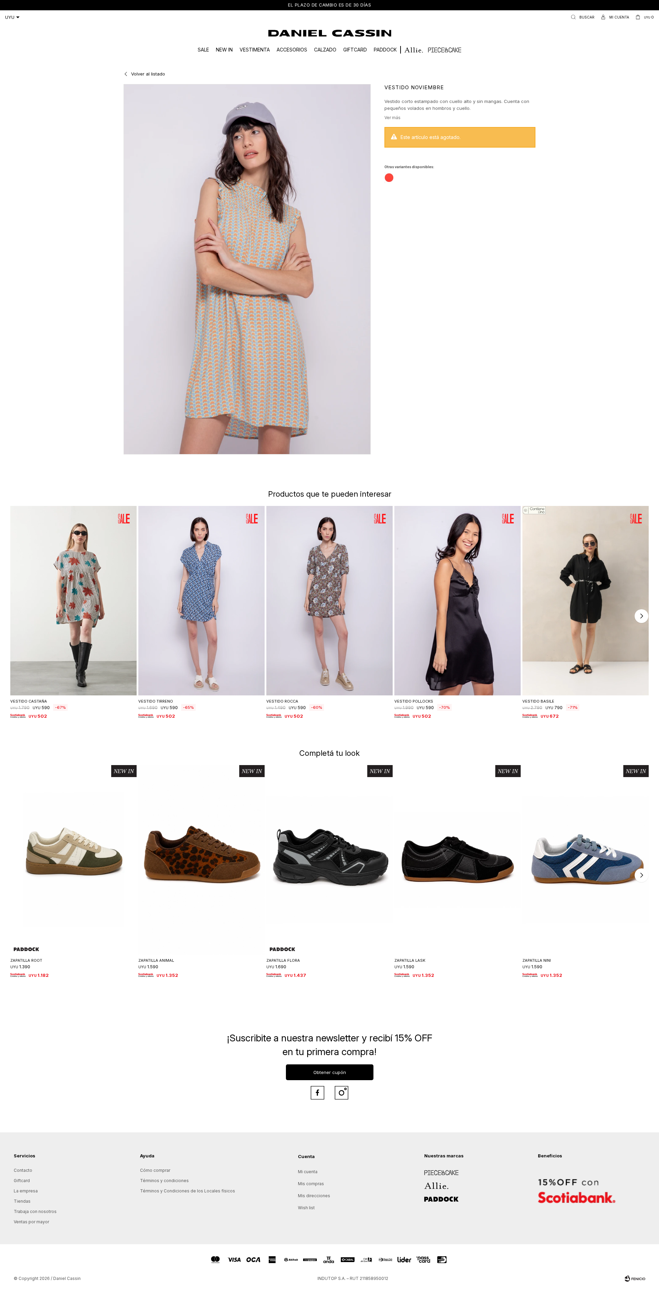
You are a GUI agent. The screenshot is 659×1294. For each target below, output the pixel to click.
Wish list (306, 1207)
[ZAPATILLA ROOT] (73, 860)
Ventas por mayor (31, 1221)
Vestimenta (255, 50)
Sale (203, 50)
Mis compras (311, 1183)
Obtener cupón (329, 1072)
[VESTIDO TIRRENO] (201, 600)
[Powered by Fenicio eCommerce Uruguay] (635, 1278)
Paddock (385, 50)
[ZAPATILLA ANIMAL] (201, 860)
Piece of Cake (438, 1170)
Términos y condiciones (164, 1180)
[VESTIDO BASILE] (585, 600)
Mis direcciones (314, 1195)
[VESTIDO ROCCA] (329, 600)
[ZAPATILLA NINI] (585, 860)
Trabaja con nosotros (35, 1211)
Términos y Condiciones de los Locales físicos (187, 1190)
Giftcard (355, 50)
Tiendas (22, 1201)
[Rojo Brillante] (389, 177)
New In (224, 50)
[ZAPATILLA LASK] (457, 860)
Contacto (23, 1170)
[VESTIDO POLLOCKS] (457, 600)
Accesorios (292, 50)
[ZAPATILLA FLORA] (329, 860)
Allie (428, 1183)
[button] (581, 17)
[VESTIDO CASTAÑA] (73, 600)
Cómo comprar (155, 1170)
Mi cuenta (307, 1171)
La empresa (26, 1190)
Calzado (325, 50)
